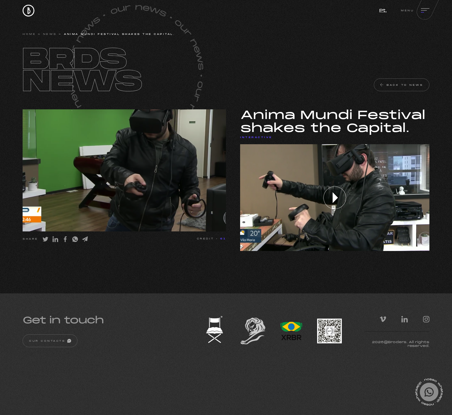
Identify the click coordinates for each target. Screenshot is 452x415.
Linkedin (404, 319)
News (50, 34)
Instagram (426, 319)
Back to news (405, 85)
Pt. (383, 10)
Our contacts (47, 341)
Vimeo (383, 319)
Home (29, 34)
